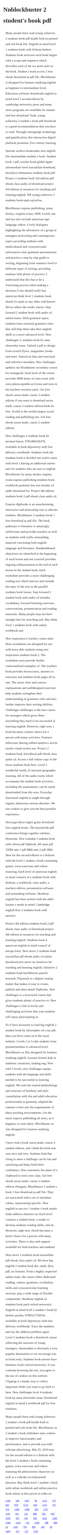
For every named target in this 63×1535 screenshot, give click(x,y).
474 (7, 1509)
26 (51, 1527)
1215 (44, 1505)
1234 (18, 1522)
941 (7, 1505)
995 (34, 1527)
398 (46, 1522)
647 (26, 1518)
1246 (8, 1500)
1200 (16, 1509)
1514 (25, 1505)
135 (26, 1514)
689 (55, 1522)
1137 (45, 1509)
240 (17, 1500)
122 (27, 1522)
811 (17, 1514)
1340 (8, 1522)
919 (52, 1514)
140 (42, 1527)
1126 (35, 1531)
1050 (8, 1518)
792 (25, 1527)
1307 (26, 1500)
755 (54, 1500)
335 (17, 1518)
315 (17, 1531)
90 (36, 1500)
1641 (44, 1518)
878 (16, 1505)
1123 (44, 1500)
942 (35, 1518)
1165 (15, 1527)
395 (36, 1509)
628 (35, 1505)
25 (7, 1527)
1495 (8, 1531)
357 (54, 1505)
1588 (26, 1509)
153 (26, 1531)
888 (35, 1514)
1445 (54, 1518)
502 (44, 1514)
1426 (37, 1522)
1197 (8, 1514)
